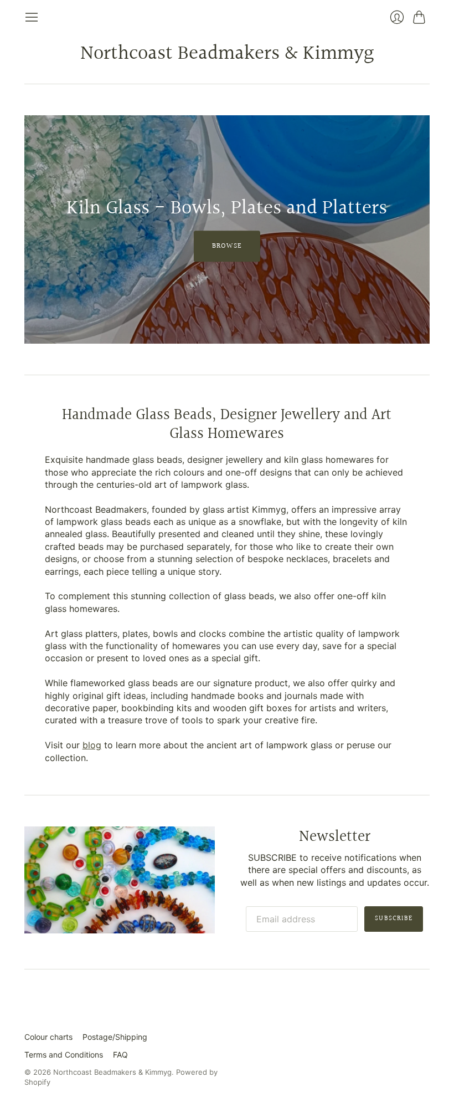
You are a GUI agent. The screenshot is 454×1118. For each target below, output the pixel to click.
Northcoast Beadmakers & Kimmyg (227, 53)
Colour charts (48, 1037)
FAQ (120, 1054)
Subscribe (393, 918)
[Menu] (31, 17)
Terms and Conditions (63, 1054)
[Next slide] (417, 229)
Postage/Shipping (114, 1037)
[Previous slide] (36, 229)
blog (91, 745)
